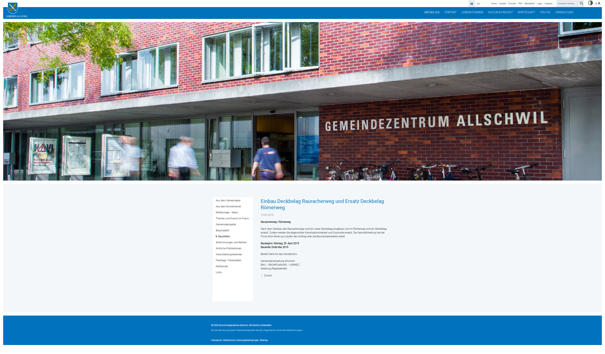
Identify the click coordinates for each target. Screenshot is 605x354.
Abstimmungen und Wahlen (231, 242)
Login (539, 3)
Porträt (451, 12)
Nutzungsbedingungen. (247, 340)
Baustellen (224, 236)
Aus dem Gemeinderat (228, 200)
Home (494, 3)
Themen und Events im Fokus (232, 218)
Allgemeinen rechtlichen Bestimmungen (283, 330)
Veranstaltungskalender (229, 254)
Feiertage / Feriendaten (228, 260)
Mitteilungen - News (227, 212)
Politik (545, 12)
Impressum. (217, 340)
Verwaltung (564, 12)
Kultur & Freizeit (500, 12)
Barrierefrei (530, 3)
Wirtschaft (526, 12)
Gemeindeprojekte (226, 224)
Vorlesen (548, 3)
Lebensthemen (472, 12)
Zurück (268, 275)
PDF (520, 3)
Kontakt (502, 3)
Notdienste (222, 266)
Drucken (512, 3)
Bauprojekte (222, 230)
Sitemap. (264, 340)
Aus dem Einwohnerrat (228, 206)
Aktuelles (432, 12)
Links (219, 272)
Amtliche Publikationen (229, 248)
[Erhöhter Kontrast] (590, 4)
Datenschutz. (229, 340)
